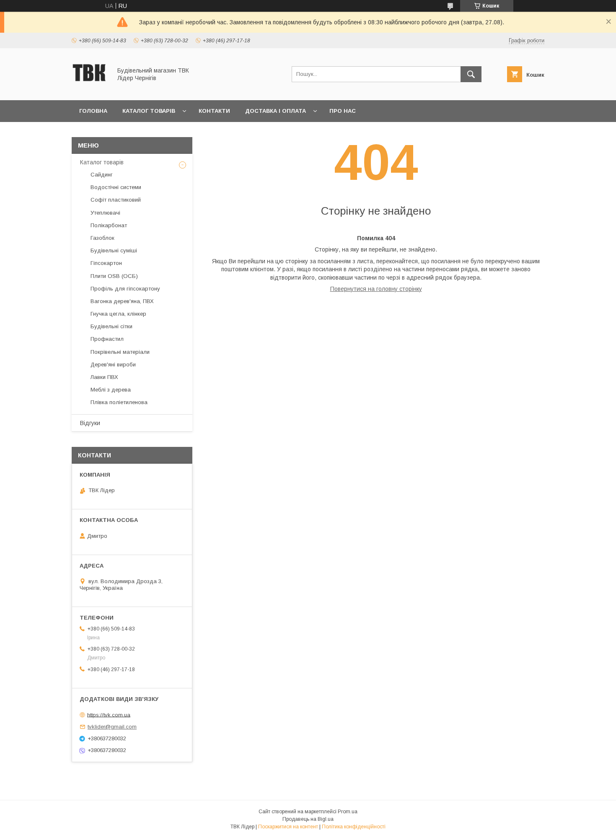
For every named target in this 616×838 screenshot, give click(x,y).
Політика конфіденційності (354, 827)
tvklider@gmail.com (112, 727)
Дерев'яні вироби (113, 364)
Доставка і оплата (275, 111)
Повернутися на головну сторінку (376, 288)
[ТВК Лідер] (89, 89)
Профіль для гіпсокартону (125, 288)
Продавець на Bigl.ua (308, 819)
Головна (93, 111)
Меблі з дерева (111, 390)
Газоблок (102, 238)
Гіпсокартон (106, 263)
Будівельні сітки (111, 326)
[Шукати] (471, 74)
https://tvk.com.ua (108, 714)
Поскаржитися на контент (288, 827)
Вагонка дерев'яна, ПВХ (122, 301)
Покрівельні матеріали (120, 352)
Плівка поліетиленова (119, 402)
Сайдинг (102, 174)
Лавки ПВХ (104, 377)
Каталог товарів (148, 111)
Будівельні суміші (114, 250)
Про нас (342, 111)
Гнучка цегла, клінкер (118, 314)
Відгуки (90, 423)
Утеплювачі (105, 213)
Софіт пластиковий (116, 200)
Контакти (214, 111)
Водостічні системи (116, 187)
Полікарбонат (109, 225)
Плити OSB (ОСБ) (114, 276)
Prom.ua (347, 812)
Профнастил (107, 339)
